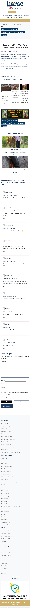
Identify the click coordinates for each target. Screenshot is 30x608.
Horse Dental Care (5, 493)
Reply (4, 201)
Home (2, 24)
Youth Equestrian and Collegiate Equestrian (10, 452)
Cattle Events (4, 29)
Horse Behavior (4, 490)
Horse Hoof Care (4, 503)
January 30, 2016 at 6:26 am (9, 296)
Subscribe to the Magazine (6, 531)
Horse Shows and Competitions (18, 32)
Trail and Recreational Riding (7, 447)
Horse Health (4, 501)
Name (3, 380)
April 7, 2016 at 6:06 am (8, 311)
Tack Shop (20, 15)
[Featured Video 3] (24, 87)
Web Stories (3, 573)
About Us (3, 550)
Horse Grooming (4, 498)
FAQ (2, 560)
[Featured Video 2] (15, 86)
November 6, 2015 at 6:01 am (10, 278)
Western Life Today (5, 544)
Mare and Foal (4, 519)
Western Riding (4, 449)
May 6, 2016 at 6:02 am (8, 327)
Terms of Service (4, 565)
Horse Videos (4, 35)
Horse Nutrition (4, 509)
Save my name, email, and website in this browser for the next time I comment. (14, 393)
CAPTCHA (4, 397)
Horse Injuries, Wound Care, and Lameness (10, 506)
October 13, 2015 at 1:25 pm (10, 195)
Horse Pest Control (5, 511)
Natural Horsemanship (6, 444)
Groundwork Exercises (6, 431)
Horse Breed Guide (5, 423)
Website (3, 387)
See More (15, 172)
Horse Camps (4, 434)
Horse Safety (4, 514)
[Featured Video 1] (6, 87)
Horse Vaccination (5, 517)
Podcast (10, 15)
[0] (9, 8)
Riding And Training (5, 426)
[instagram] (20, 8)
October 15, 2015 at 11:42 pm (10, 228)
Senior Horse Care (5, 524)
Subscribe (12, 12)
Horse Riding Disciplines (6, 32)
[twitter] (15, 8)
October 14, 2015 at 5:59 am (9, 211)
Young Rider (3, 541)
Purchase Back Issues (5, 533)
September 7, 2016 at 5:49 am (10, 343)
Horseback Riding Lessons (6, 441)
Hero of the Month (14, 17)
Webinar (15, 15)
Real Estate (21, 17)
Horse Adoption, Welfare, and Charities (9, 488)
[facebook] (12, 8)
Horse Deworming (5, 496)
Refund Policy (4, 568)
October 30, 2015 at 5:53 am (9, 261)
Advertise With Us (5, 558)
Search (19, 12)
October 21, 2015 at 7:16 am (9, 244)
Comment (4, 361)
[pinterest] (17, 8)
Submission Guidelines (6, 555)
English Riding (4, 428)
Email (3, 384)
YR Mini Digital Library (6, 538)
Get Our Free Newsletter (6, 536)
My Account (5, 15)
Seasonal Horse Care (5, 522)
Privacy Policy (4, 563)
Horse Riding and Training (13, 29)
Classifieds (3, 571)
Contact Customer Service (6, 552)
